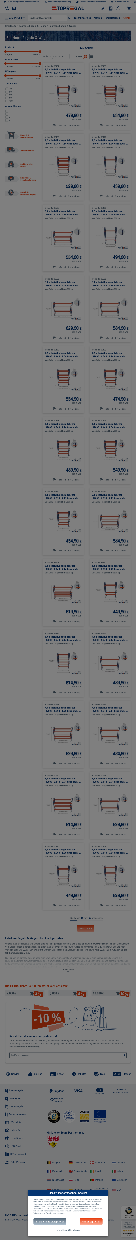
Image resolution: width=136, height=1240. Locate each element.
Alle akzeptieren (91, 1221)
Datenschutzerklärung (50, 1211)
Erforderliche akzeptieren (49, 1221)
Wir (34, 1199)
